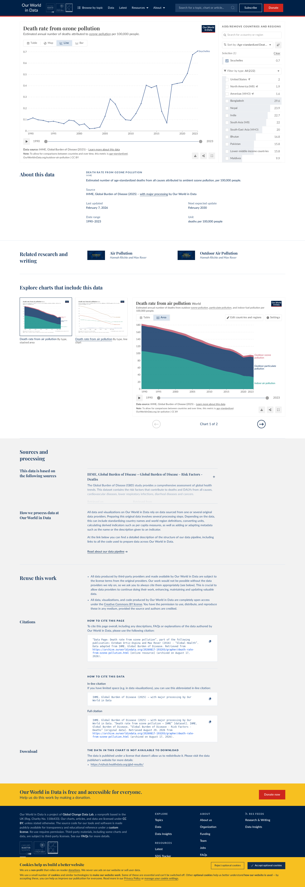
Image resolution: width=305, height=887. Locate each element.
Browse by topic (92, 7)
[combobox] (206, 8)
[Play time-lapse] (26, 141)
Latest (123, 7)
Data (111, 7)
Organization (208, 827)
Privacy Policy (132, 878)
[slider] (46, 141)
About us (206, 820)
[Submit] (232, 7)
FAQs (84, 836)
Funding (205, 834)
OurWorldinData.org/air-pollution (153, 412)
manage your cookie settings (161, 878)
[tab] (32, 43)
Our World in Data (31, 7)
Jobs (203, 848)
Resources (138, 7)
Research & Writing (257, 820)
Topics (159, 820)
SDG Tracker (163, 856)
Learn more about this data (104, 149)
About (157, 7)
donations (74, 870)
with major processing (154, 194)
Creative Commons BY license (123, 604)
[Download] (195, 156)
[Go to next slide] (261, 424)
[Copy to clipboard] (205, 641)
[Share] (203, 156)
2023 (210, 141)
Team (203, 840)
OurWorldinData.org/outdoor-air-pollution (46, 157)
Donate (273, 7)
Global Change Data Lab (78, 814)
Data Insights (163, 834)
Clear (277, 53)
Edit (245, 317)
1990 (36, 141)
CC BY (75, 157)
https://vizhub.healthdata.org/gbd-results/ (117, 764)
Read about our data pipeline (105, 551)
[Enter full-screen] (212, 156)
